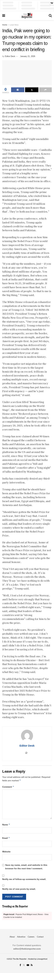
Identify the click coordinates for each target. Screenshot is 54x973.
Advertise (21, 937)
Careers (31, 937)
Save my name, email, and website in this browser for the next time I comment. (26, 867)
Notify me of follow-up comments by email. (24, 879)
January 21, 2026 (27, 56)
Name (6, 824)
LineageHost (42, 959)
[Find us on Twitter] (24, 965)
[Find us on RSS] (32, 965)
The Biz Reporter (20, 959)
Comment (8, 786)
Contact (40, 937)
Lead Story (14, 25)
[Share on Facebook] (17, 89)
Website (6, 851)
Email (6, 838)
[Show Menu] (3, 15)
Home (4, 25)
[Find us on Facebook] (20, 965)
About (12, 937)
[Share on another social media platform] (45, 89)
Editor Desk (10, 56)
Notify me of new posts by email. (19, 889)
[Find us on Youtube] (28, 965)
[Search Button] (50, 15)
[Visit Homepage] (26, 16)
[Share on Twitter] (31, 89)
